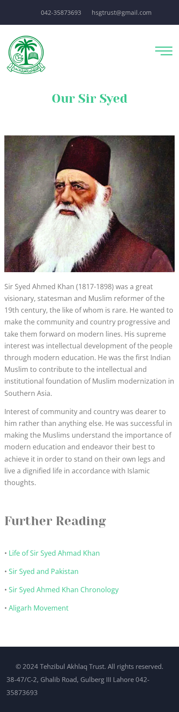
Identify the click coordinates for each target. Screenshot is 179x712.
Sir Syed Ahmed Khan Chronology (64, 589)
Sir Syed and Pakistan (44, 571)
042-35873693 (61, 12)
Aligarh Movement (39, 608)
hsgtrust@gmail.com (122, 12)
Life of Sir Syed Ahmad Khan (54, 553)
